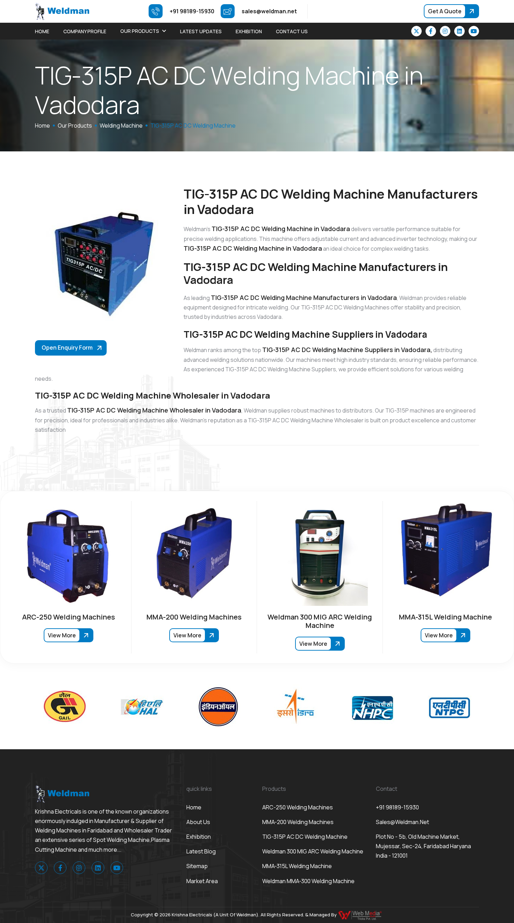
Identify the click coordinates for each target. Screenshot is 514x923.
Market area (202, 881)
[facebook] (431, 31)
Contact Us (292, 31)
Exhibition (249, 31)
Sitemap (197, 866)
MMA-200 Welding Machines (298, 822)
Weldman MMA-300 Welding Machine (308, 881)
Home (42, 31)
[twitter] (416, 31)
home (42, 125)
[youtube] (474, 31)
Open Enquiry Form (67, 347)
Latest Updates (201, 31)
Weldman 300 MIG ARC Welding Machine (312, 851)
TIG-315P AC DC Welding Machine (305, 836)
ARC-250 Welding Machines (297, 807)
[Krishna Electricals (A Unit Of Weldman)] (62, 11)
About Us (198, 822)
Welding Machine (121, 125)
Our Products (139, 31)
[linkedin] (459, 31)
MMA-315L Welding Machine (297, 866)
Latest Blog (201, 851)
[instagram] (445, 31)
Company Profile (84, 31)
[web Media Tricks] (360, 914)
